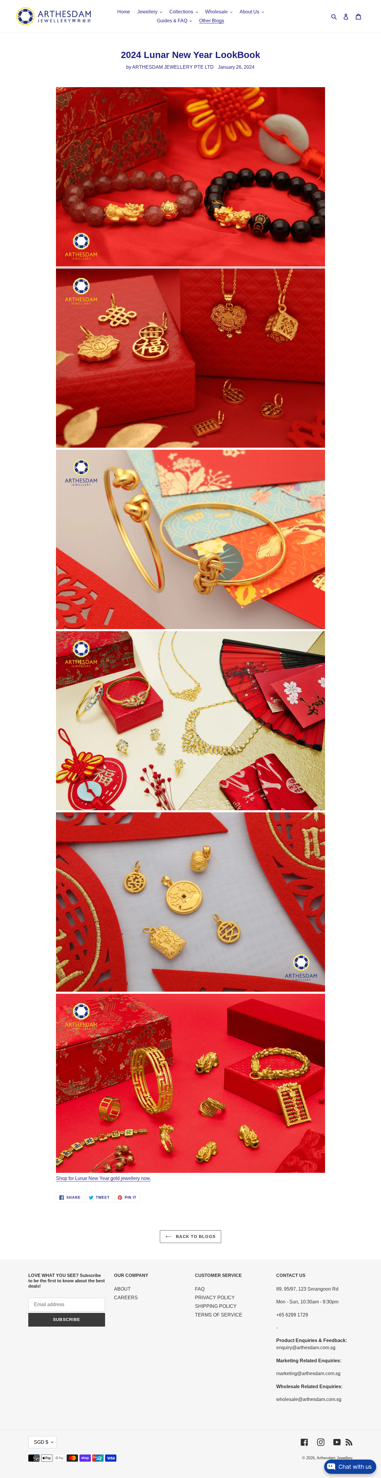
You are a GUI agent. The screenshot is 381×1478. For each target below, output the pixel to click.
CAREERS (126, 1297)
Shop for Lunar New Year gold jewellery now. (103, 1178)
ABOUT (122, 1289)
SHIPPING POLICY (216, 1306)
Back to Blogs (195, 1236)
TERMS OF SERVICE (218, 1314)
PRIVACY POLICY (215, 1297)
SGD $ (41, 1442)
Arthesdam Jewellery (335, 1458)
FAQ (199, 1289)
